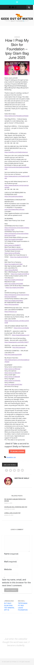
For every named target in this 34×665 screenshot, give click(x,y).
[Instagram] (15, 6)
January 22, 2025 (8, 515)
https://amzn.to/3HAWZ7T (13, 245)
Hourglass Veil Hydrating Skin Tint (15, 507)
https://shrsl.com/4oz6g (21, 328)
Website (8, 569)
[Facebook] (10, 6)
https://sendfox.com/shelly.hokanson (16, 152)
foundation (10, 457)
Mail (10, 561)
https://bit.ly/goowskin (12, 304)
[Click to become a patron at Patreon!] (17, 451)
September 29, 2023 (9, 509)
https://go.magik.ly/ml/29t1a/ (20, 274)
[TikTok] (18, 6)
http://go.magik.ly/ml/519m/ (13, 384)
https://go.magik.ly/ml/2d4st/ (15, 287)
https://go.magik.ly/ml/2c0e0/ (14, 284)
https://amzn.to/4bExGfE (12, 377)
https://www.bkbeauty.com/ (20, 335)
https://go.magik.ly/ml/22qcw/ (14, 280)
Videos (17, 37)
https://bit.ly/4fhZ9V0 (11, 270)
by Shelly (13, 464)
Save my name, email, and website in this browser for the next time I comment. (16, 582)
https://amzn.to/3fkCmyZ (12, 369)
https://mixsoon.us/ (11, 311)
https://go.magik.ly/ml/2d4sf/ (14, 239)
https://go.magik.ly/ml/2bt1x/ (19, 257)
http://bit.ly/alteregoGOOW (13, 354)
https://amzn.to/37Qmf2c (12, 380)
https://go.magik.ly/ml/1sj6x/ (14, 264)
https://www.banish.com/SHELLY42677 (17, 342)
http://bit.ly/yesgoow (19, 347)
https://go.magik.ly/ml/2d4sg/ (14, 249)
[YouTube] (12, 6)
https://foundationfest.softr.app (14, 209)
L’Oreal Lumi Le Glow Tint (12, 513)
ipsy (15, 457)
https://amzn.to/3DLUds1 (12, 373)
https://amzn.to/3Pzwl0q (12, 253)
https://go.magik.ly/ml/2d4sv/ (14, 300)
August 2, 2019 (8, 503)
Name (11, 553)
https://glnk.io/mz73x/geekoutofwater (17, 116)
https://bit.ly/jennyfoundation (14, 196)
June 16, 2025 (7, 464)
